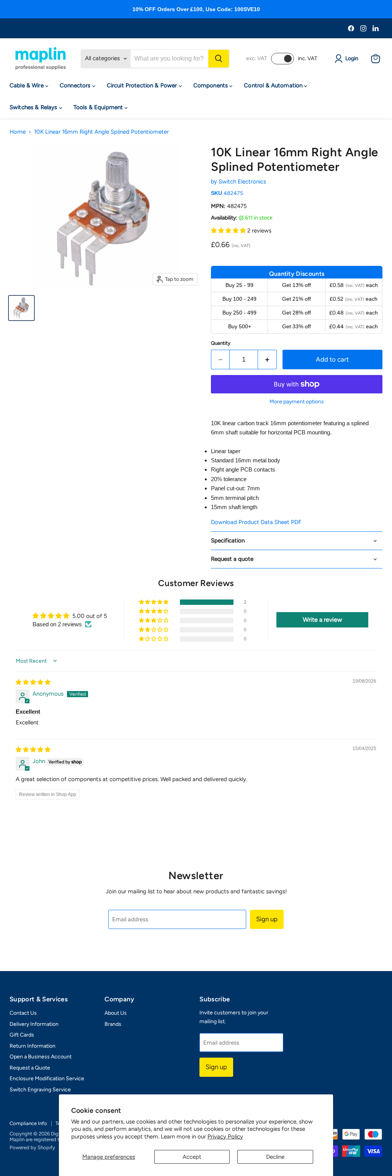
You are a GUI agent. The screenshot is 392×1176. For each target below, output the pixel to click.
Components (211, 85)
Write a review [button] (322, 619)
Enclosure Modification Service (47, 1078)
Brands (113, 1024)
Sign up (267, 919)
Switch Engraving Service (40, 1089)
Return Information (33, 1046)
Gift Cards (22, 1035)
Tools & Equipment (99, 107)
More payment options (297, 402)
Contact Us (23, 1013)
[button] (229, 230)
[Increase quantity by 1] (267, 359)
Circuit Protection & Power (143, 85)
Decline (275, 1156)
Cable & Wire (27, 85)
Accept (192, 1156)
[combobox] (169, 58)
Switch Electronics (242, 181)
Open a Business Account (41, 1056)
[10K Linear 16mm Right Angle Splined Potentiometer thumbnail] (21, 308)
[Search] (218, 58)
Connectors (76, 85)
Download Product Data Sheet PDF (256, 522)
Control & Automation (274, 85)
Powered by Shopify (32, 1147)
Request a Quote (30, 1068)
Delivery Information (34, 1024)
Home (18, 132)
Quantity (220, 343)
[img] (33, 682)
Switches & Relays (34, 107)
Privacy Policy (225, 1136)
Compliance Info (28, 1123)
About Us (116, 1013)
